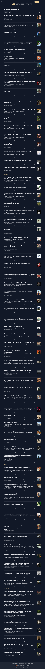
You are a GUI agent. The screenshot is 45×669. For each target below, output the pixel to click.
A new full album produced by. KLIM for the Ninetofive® (15, 161)
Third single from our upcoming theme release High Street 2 (16, 416)
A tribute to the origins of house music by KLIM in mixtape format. (17, 505)
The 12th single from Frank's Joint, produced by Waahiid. (18, 73)
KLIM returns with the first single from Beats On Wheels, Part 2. (17, 43)
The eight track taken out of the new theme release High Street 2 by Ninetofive (17, 354)
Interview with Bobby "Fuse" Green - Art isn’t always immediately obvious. (19, 493)
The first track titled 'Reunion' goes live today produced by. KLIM (17, 222)
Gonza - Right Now (9, 415)
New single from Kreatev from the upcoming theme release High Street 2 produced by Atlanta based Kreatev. (19, 372)
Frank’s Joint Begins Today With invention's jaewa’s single (19, 211)
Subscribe (37, 1)
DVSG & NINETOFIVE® (10, 32)
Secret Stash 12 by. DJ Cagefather (14, 318)
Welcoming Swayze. (10, 439)
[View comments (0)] (15, 21)
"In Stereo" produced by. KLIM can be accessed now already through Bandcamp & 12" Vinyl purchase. (19, 545)
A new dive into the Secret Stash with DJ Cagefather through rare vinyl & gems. (16, 535)
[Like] (5, 21)
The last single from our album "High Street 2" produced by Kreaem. (18, 336)
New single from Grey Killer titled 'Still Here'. (17, 263)
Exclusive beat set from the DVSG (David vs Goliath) (14, 33)
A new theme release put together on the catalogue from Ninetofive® (18, 328)
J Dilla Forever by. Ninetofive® (12, 431)
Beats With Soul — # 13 (11, 255)
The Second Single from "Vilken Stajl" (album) (13, 50)
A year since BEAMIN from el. (12, 446)
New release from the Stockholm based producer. (14, 638)
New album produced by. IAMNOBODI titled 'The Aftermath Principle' (18, 456)
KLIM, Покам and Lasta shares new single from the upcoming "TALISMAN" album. (18, 361)
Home (14, 4)
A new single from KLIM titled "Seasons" (16, 514)
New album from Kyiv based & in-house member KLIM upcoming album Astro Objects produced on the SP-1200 (18, 276)
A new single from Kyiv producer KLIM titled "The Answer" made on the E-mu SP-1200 (18, 564)
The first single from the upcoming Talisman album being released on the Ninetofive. (19, 364)
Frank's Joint (8, 56)
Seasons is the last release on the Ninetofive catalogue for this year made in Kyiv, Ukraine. (19, 516)
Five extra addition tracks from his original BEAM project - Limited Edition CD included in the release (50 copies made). (19, 646)
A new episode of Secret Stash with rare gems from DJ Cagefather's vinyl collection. (18, 320)
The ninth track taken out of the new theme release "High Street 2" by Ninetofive (18, 344)
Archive (27, 4)
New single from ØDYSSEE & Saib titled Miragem (18, 237)
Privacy (23, 663)
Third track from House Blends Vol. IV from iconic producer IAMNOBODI (18, 592)
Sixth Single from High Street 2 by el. (15, 379)
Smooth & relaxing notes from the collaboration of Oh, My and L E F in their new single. (19, 555)
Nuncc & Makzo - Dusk (10, 422)
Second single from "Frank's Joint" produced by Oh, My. (19, 194)
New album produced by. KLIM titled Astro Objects (19, 274)
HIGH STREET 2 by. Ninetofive (13, 326)
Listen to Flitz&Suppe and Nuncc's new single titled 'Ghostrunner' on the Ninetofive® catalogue (19, 572)
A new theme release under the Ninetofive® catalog (14, 58)
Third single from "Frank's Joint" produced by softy (19, 167)
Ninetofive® (9, 19)
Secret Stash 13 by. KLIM (11, 307)
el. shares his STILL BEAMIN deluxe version (16, 644)
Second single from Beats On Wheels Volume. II (18, 24)
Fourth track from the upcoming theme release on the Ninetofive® (17, 409)
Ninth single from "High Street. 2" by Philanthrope (19, 342)
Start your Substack (20, 665)
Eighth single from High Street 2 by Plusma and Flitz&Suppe (18, 351)
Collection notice (30, 663)
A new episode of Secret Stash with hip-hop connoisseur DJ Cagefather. (17, 602)
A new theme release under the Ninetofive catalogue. (15, 213)
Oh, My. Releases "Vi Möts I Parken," (14, 49)
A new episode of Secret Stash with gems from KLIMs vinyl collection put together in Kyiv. (19, 309)
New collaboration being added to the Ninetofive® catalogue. (16, 566)
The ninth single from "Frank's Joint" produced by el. (19, 109)
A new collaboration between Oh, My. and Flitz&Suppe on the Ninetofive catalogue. (18, 231)
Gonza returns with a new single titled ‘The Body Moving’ (18, 525)
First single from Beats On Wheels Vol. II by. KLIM (18, 42)
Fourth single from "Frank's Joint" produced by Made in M (18, 152)
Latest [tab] (6, 12)
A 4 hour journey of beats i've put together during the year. (16, 622)
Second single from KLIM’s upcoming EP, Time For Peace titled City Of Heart (19, 202)
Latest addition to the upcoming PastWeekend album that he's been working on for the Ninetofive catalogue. (19, 248)
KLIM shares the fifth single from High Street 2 (18, 387)
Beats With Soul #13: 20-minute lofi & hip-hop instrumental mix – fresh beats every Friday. (18, 257)
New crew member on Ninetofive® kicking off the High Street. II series (18, 441)
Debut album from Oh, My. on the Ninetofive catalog (14, 104)
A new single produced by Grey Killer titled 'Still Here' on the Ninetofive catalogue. (18, 265)
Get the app (27, 665)
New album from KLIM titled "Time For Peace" (17, 160)
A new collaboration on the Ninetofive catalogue (14, 239)
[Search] (39, 12)
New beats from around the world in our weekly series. (15, 187)
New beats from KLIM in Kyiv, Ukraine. (12, 204)
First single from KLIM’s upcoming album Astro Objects (18, 292)
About (31, 4)
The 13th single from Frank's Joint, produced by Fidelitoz (18, 64)
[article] (22, 18)
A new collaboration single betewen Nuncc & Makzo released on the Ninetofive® (18, 425)
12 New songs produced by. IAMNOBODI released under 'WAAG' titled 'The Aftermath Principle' (19, 459)
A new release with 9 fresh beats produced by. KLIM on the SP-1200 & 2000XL (18, 17)
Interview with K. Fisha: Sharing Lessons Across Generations (18, 629)
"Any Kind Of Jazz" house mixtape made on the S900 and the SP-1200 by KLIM (18, 503)
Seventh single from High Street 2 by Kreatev (17, 370)
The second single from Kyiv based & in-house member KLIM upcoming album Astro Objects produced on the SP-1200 (18, 285)
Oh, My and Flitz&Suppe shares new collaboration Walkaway (19, 228)
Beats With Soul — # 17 (11, 186)
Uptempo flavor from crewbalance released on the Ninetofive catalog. (18, 301)
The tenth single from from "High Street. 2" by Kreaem (18, 334)
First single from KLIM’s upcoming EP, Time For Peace (18, 220)
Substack (17, 667)
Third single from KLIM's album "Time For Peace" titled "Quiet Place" (18, 178)
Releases (22, 4)
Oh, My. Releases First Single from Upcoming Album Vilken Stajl (19, 101)
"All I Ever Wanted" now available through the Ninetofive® (16, 557)
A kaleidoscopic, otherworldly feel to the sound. (13, 631)
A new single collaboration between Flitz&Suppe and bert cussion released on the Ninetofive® (19, 471)
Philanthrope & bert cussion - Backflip (15, 484)
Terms (26, 663)
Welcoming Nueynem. (10, 477)
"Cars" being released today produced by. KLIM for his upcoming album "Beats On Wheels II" (18, 26)
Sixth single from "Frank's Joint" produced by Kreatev (17, 135)
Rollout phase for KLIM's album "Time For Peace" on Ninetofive (17, 180)
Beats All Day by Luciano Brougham (14, 621)
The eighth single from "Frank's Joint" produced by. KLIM (19, 117)
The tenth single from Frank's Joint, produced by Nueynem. (18, 90)
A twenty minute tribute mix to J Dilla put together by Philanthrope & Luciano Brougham (18, 433)
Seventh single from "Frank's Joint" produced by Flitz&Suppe (18, 126)
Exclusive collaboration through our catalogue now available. (16, 574)
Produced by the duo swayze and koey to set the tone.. (15, 654)
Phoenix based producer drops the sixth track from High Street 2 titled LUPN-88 (18, 381)
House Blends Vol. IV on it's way (13, 652)
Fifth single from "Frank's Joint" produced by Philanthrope (17, 143)
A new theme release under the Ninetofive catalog (14, 66)
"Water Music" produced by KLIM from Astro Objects (15, 294)
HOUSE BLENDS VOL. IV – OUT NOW (14, 580)
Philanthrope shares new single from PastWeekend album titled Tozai (19, 245)
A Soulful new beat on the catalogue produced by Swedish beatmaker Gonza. (18, 528)
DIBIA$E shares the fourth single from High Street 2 (19, 408)
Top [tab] (9, 12)
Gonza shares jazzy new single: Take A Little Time (18, 637)
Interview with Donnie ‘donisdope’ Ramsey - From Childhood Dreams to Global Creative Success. (19, 396)
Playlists (18, 4)
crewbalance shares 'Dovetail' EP (14, 299)
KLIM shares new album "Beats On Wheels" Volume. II (19, 15)
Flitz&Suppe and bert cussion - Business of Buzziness (17, 468)
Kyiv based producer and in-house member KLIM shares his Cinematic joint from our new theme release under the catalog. (19, 389)
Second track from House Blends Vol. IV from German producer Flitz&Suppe (17, 612)
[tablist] (7, 12)
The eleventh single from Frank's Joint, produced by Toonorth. (19, 82)
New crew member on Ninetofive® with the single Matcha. (16, 478)
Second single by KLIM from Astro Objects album (19, 282)
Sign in (41, 1)
